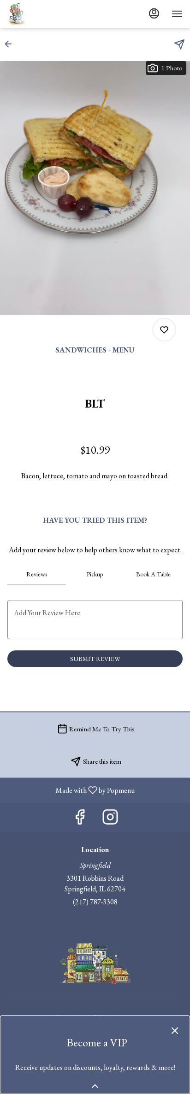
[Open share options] (179, 44)
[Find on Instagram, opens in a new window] (110, 819)
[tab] (36, 574)
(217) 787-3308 (95, 902)
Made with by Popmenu (71, 790)
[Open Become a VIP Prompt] (95, 1086)
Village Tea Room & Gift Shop (95, 963)
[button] (11, 44)
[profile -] (154, 13)
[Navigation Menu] (177, 14)
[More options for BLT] (164, 330)
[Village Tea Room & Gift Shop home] (48, 13)
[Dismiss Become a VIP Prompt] (175, 1031)
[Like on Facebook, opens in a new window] (79, 819)
